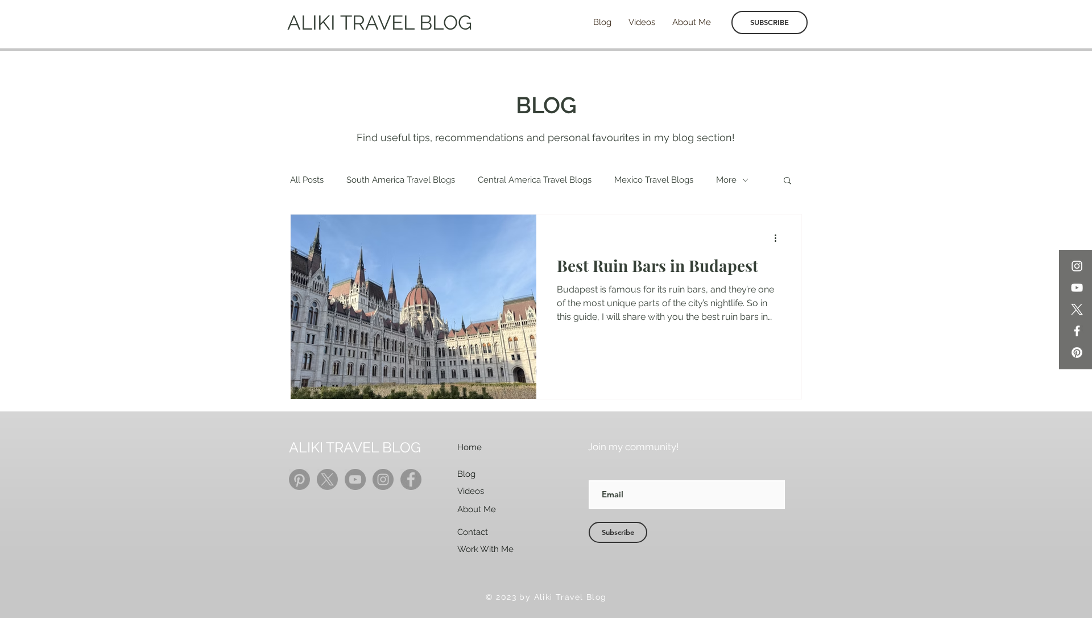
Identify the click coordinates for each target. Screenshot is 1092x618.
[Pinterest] (1077, 352)
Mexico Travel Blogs (653, 180)
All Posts (307, 180)
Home (469, 447)
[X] (1077, 309)
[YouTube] (1077, 288)
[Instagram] (1077, 266)
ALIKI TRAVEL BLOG (379, 22)
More (726, 180)
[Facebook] (1077, 331)
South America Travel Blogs (400, 180)
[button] (787, 181)
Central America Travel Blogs (535, 180)
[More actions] (779, 238)
